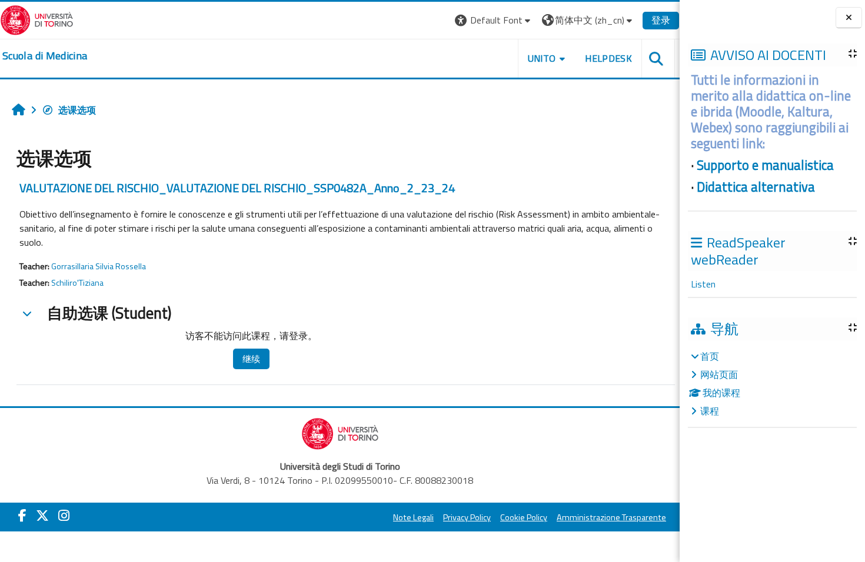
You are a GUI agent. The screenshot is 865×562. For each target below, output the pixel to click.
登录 (660, 20)
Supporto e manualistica (765, 165)
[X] (42, 516)
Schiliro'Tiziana (77, 282)
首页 (709, 356)
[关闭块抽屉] (849, 18)
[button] (494, 20)
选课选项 (77, 110)
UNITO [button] (542, 58)
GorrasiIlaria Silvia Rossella (98, 266)
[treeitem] (772, 383)
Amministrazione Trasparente (611, 517)
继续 (251, 359)
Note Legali (413, 517)
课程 (709, 411)
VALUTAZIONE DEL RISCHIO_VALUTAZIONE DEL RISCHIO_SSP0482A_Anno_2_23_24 (237, 188)
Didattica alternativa (756, 187)
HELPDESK (608, 58)
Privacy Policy (467, 517)
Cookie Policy (523, 517)
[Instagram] (64, 516)
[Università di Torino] (37, 19)
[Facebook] (22, 516)
